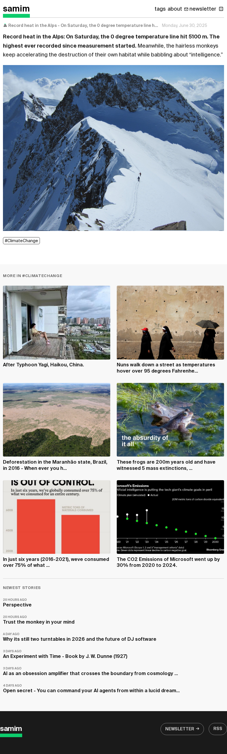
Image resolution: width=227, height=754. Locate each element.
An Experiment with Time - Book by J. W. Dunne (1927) (65, 654)
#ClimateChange (21, 241)
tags (160, 9)
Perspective (17, 603)
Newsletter (179, 729)
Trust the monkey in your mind (38, 620)
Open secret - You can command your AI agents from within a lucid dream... (91, 688)
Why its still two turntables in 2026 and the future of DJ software (79, 637)
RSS (217, 729)
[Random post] (221, 9)
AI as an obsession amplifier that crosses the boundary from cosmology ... (90, 671)
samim (16, 9)
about (175, 9)
